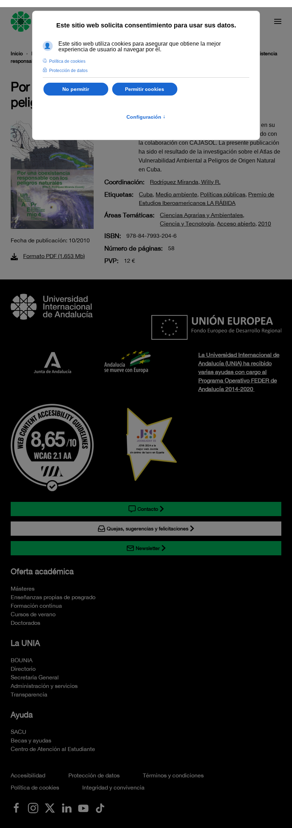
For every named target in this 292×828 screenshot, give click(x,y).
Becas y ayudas (31, 740)
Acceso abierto (236, 223)
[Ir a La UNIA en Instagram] (33, 807)
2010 (264, 223)
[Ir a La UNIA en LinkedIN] (66, 807)
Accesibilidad (28, 775)
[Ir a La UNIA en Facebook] (16, 807)
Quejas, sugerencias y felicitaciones (147, 528)
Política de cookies (35, 787)
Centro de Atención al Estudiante (53, 749)
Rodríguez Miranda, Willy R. (185, 182)
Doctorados (25, 622)
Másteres (23, 588)
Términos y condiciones (173, 775)
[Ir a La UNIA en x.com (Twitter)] (50, 807)
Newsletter (148, 548)
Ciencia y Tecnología (187, 223)
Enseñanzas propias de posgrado (53, 597)
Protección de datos (94, 775)
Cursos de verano (33, 614)
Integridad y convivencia (113, 787)
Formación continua (36, 605)
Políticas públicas (222, 194)
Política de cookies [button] (67, 61)
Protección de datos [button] (68, 70)
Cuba (146, 194)
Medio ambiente (176, 194)
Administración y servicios (44, 686)
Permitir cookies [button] (144, 89)
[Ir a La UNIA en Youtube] (83, 807)
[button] (277, 21)
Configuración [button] (146, 117)
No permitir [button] (75, 89)
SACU (18, 732)
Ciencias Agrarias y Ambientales (201, 215)
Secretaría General (35, 677)
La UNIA (25, 643)
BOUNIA (21, 660)
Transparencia (29, 694)
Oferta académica (42, 571)
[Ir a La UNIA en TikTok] (100, 807)
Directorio (23, 668)
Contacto (147, 509)
